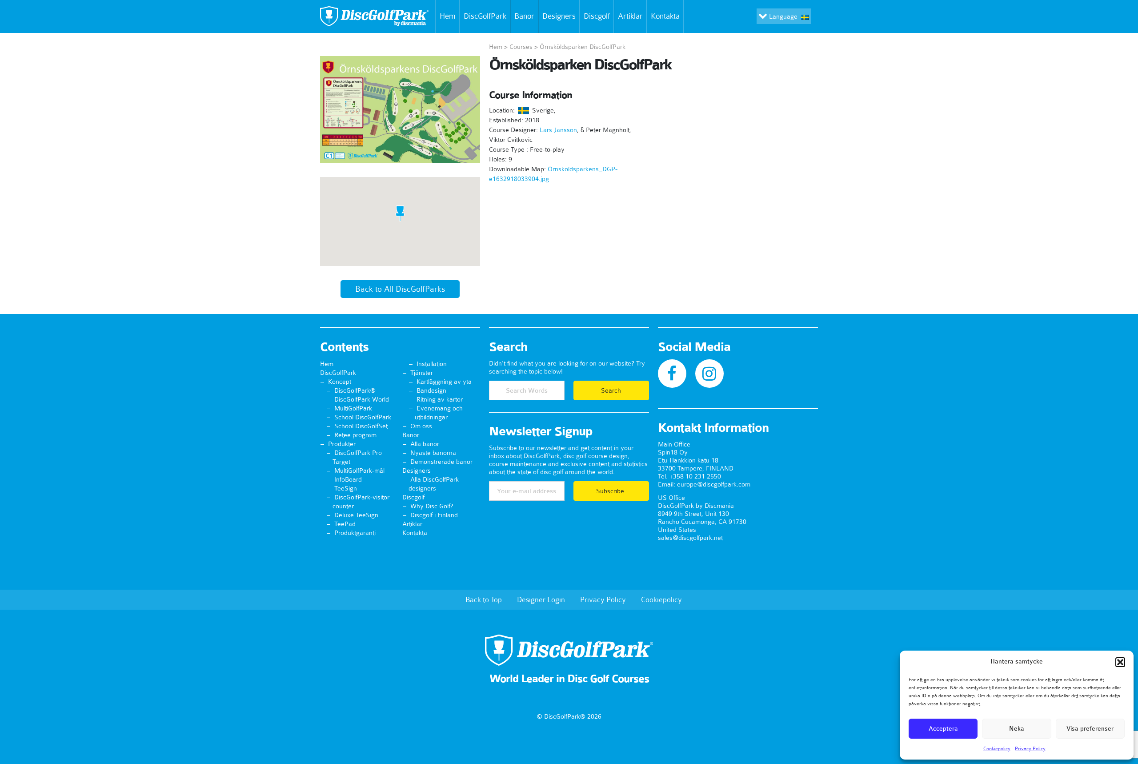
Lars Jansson (558, 130)
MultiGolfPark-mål (359, 470)
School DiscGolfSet (361, 426)
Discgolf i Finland (434, 515)
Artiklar (630, 16)
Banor (524, 16)
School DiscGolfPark (362, 417)
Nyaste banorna (433, 453)
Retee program (355, 435)
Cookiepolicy (996, 748)
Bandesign (431, 390)
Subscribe (611, 491)
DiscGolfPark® (355, 390)
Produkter (342, 444)
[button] (1120, 662)
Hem (448, 16)
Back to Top (483, 599)
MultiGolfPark (353, 408)
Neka (1016, 728)
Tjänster (421, 373)
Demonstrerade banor (441, 462)
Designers (559, 16)
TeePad (345, 524)
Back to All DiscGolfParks (400, 289)
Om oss (421, 426)
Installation (432, 364)
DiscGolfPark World (361, 399)
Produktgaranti (355, 533)
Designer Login (541, 599)
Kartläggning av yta (444, 382)
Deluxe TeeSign (356, 515)
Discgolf (597, 16)
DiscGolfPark (485, 16)
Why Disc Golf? (431, 506)
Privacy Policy (1030, 748)
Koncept (339, 382)
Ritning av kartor (440, 399)
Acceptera (943, 728)
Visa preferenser (1090, 728)
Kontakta (665, 16)
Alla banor (424, 444)
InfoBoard (348, 479)
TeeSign (345, 488)
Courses (521, 47)
